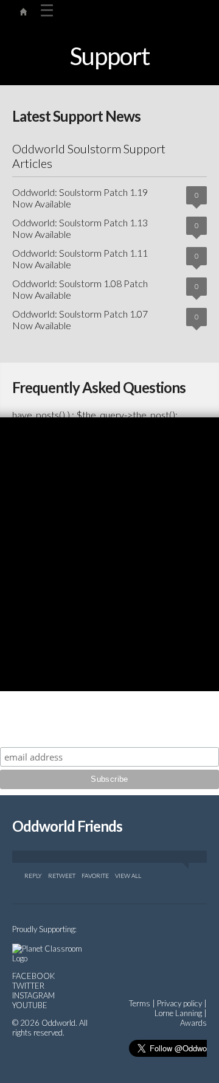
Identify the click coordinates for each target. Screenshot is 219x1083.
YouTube (29, 1005)
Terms (139, 1003)
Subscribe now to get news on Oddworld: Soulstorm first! (109, 729)
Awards (193, 1023)
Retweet (61, 875)
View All (128, 875)
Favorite (95, 875)
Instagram (33, 995)
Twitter (28, 986)
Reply (33, 875)
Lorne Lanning (178, 1013)
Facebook (33, 976)
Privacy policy (179, 1003)
